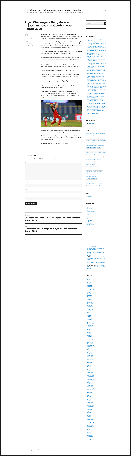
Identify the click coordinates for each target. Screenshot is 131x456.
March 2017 (89, 435)
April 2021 (89, 369)
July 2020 (89, 382)
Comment (28, 162)
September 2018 (90, 409)
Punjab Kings (98, 161)
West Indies (102, 183)
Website (27, 196)
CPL (88, 210)
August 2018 (89, 411)
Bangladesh (89, 135)
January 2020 (90, 386)
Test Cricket (89, 220)
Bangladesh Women (97, 135)
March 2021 (89, 371)
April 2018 (89, 416)
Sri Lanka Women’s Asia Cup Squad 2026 (96, 69)
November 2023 (90, 325)
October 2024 (90, 309)
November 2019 (90, 389)
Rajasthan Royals (28, 43)
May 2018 (89, 415)
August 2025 (90, 295)
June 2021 (89, 366)
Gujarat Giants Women (91, 145)
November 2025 (90, 291)
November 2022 (90, 342)
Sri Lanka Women (96, 173)
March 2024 (89, 319)
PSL (88, 217)
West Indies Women (90, 185)
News (88, 214)
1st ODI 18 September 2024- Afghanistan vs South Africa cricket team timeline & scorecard (96, 248)
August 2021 (89, 363)
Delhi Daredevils (101, 140)
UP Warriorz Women (90, 183)
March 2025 (89, 302)
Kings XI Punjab (90, 150)
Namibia (101, 154)
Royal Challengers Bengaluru (93, 169)
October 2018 (90, 408)
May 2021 (89, 368)
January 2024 (90, 322)
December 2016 (90, 439)
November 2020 (90, 376)
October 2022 (90, 343)
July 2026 (89, 279)
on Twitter (92, 123)
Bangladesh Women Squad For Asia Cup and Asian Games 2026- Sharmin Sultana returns (96, 56)
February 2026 (90, 286)
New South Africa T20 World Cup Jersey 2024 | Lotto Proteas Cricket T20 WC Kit (96, 258)
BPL (88, 207)
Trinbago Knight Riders (91, 178)
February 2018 (90, 419)
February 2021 (90, 372)
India (87, 147)
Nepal (87, 157)
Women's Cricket (91, 224)
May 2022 (89, 351)
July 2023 (89, 331)
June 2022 (89, 349)
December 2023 (90, 323)
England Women (95, 142)
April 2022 (89, 352)
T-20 (27, 41)
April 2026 (89, 283)
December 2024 (90, 306)
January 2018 (90, 421)
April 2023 (89, 335)
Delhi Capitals (100, 138)
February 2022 (90, 355)
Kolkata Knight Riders (99, 150)
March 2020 (89, 383)
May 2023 (89, 333)
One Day (89, 216)
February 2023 (90, 338)
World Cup (89, 226)
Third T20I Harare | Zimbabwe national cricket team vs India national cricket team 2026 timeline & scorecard (96, 103)
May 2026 (89, 282)
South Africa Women (97, 171)
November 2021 (90, 359)
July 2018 (89, 412)
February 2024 (90, 321)
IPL (25, 41)
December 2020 (90, 375)
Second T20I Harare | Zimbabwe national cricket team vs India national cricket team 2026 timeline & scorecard (96, 108)
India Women (93, 147)
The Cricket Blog (28, 38)
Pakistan (99, 159)
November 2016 (90, 441)
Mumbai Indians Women (92, 154)
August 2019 (89, 393)
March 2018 (89, 418)
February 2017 (90, 436)
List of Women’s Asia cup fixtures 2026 (95, 79)
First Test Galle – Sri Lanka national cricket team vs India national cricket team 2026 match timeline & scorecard (96, 52)
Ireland (98, 147)
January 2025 (90, 305)
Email (27, 189)
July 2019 (89, 395)
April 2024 (89, 318)
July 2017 (89, 429)
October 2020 (90, 378)
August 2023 (89, 329)
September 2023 (90, 328)
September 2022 (90, 345)
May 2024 (89, 316)
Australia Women (102, 133)
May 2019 (89, 398)
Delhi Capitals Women (91, 140)
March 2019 (89, 401)
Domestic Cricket (90, 211)
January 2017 (90, 438)
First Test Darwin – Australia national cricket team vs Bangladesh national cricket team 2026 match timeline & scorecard (96, 63)
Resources (89, 196)
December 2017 (90, 422)
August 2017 (89, 428)
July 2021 (89, 365)
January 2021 (90, 373)
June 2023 (89, 332)
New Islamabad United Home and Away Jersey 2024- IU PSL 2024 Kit (96, 267)
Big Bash (89, 206)
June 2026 (89, 281)
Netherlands (93, 157)
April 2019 (89, 399)
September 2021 (90, 362)
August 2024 (90, 312)
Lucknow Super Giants (91, 152)
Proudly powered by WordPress (57, 450)
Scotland (103, 169)
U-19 (88, 221)
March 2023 (89, 336)
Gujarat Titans (101, 145)
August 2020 (90, 381)
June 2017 (89, 431)
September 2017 (90, 426)
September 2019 (90, 392)
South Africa (89, 171)
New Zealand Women (91, 159)
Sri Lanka (88, 173)
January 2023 (90, 339)
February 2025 (90, 303)
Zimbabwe (98, 185)
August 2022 (90, 346)
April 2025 (89, 301)
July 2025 (89, 296)
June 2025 (89, 298)
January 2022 (90, 356)
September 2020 (90, 379)
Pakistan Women (90, 161)
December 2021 (90, 358)
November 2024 (90, 308)
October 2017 (90, 425)
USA (97, 183)
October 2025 (90, 292)
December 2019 (90, 388)
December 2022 (90, 341)
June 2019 (89, 396)
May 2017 (89, 432)
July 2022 (89, 348)
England (88, 142)
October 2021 (90, 361)
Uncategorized (90, 223)
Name (27, 182)
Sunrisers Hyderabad (91, 176)
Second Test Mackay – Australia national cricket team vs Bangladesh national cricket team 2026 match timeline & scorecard (96, 43)
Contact (104, 10)
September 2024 (90, 311)
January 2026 (90, 288)
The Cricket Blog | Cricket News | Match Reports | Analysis (53, 10)
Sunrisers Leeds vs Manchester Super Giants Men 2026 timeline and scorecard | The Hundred (96, 93)
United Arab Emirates (91, 180)
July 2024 (89, 313)
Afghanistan (89, 133)
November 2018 (90, 406)
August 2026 (90, 278)
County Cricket (90, 208)
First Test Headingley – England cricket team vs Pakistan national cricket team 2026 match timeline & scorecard (96, 48)
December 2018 (90, 405)
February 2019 (90, 402)
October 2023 (90, 326)
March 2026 (89, 285)
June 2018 (89, 413)
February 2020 (90, 385)
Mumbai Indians (101, 152)
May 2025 (89, 299)
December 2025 (90, 289)
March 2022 (89, 353)
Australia (95, 133)
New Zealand (100, 157)
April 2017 (89, 433)
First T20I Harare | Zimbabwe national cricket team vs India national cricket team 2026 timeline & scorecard (96, 112)
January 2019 (90, 403)
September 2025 (90, 293)
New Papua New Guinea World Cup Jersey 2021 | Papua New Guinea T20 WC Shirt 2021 (96, 263)
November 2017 (90, 423)
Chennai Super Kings (91, 138)
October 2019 (90, 391)
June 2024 (89, 315)
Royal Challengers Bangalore (92, 166)
